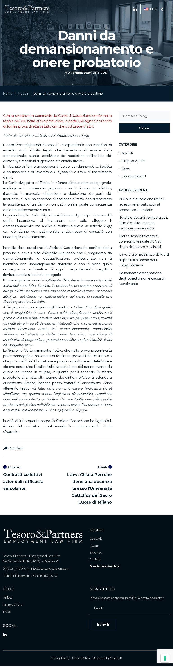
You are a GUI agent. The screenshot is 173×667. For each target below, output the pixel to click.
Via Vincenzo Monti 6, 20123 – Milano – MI (31, 561)
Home (7, 93)
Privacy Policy (60, 658)
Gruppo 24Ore (133, 161)
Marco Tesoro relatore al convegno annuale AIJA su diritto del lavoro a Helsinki (140, 241)
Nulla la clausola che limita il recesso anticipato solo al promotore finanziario (142, 204)
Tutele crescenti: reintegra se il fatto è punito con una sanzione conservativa (143, 222)
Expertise (96, 552)
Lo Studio (96, 538)
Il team (94, 545)
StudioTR (116, 658)
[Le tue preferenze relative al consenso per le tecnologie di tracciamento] (165, 658)
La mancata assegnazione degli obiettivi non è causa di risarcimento (142, 278)
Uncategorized (134, 176)
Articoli (100, 72)
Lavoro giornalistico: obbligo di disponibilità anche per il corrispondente (144, 259)
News (126, 169)
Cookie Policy (81, 658)
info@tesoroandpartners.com (50, 568)
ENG (153, 9)
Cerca (144, 128)
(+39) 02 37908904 (15, 568)
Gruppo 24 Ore (12, 604)
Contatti (95, 559)
